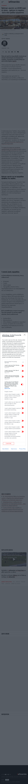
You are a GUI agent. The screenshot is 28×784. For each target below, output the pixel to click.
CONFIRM (8, 443)
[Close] (25, 335)
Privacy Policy (22, 448)
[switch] (22, 365)
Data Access (14, 448)
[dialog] (14, 392)
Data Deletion (5, 448)
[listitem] (14, 362)
